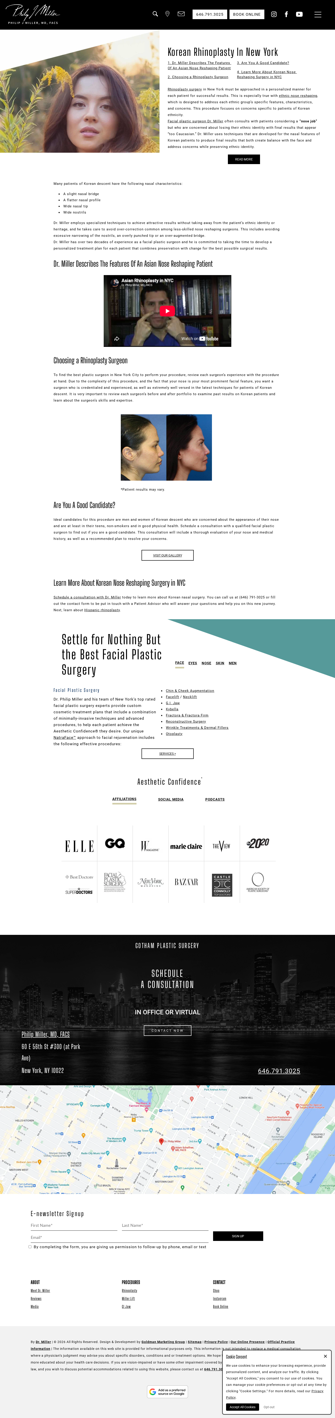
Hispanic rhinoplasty (102, 610)
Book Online (220, 1306)
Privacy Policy (216, 1342)
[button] (155, 16)
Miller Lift (128, 1298)
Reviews (36, 1298)
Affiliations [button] (124, 799)
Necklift (190, 697)
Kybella (172, 709)
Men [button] (233, 663)
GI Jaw (126, 1306)
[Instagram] (274, 16)
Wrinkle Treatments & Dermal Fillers (197, 728)
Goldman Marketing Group (163, 1342)
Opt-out (269, 1407)
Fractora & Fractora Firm (187, 715)
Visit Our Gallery (167, 555)
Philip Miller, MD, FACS (46, 1034)
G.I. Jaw (173, 703)
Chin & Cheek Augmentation (190, 691)
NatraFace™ (65, 737)
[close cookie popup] (325, 1357)
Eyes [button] (192, 663)
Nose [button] (206, 663)
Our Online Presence (248, 1342)
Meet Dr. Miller (40, 1290)
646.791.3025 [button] (210, 14)
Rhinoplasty (129, 1290)
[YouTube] (299, 16)
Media (35, 1306)
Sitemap (195, 1342)
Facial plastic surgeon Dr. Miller (195, 121)
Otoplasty (174, 734)
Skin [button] (220, 663)
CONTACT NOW (168, 1030)
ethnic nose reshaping (298, 96)
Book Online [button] (247, 14)
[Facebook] (286, 16)
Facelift (172, 697)
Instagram (219, 1298)
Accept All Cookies (242, 1407)
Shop (216, 1290)
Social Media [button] (171, 799)
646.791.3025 (279, 1071)
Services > (167, 753)
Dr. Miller (43, 1342)
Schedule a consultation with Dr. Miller (87, 597)
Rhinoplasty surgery (185, 89)
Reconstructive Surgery (186, 721)
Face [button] (179, 663)
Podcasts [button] (215, 799)
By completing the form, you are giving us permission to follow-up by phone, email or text (120, 1247)
